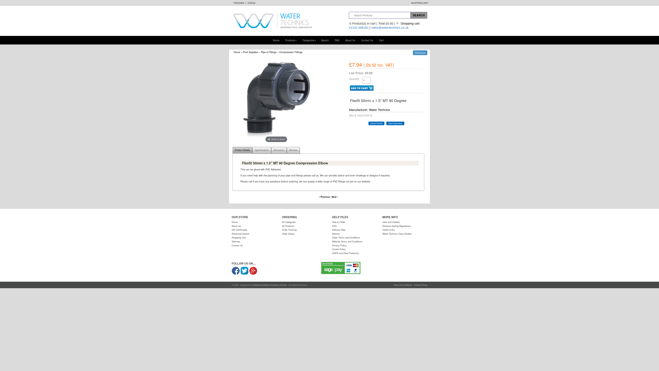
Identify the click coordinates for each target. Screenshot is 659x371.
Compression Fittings (290, 52)
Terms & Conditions (403, 284)
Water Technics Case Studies (397, 233)
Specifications (262, 150)
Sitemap (236, 241)
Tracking (238, 2)
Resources (279, 150)
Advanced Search (240, 233)
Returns (336, 233)
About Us (350, 40)
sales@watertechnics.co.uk (390, 27)
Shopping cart (410, 23)
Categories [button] (308, 40)
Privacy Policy (339, 245)
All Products (288, 226)
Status (251, 2)
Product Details (242, 150)
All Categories (289, 222)
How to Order (338, 222)
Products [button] (290, 40)
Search (325, 40)
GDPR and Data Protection (345, 253)
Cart (381, 40)
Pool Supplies (250, 52)
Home (276, 40)
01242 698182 (359, 27)
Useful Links (388, 229)
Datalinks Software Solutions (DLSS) (270, 284)
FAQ (337, 40)
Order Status (288, 233)
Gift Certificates (239, 229)
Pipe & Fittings (268, 52)
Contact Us (367, 40)
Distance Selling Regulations (396, 226)
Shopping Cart (419, 2)
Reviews (293, 150)
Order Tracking (289, 229)
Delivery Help (338, 229)
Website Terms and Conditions (347, 241)
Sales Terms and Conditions (346, 237)
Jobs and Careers (391, 222)
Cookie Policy (339, 249)
